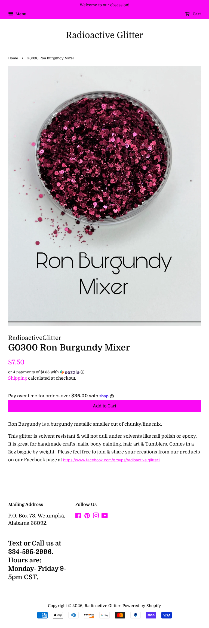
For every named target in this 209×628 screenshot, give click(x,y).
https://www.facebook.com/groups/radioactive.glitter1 (111, 460)
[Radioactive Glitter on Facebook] (78, 516)
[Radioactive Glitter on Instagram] (96, 516)
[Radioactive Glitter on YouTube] (105, 516)
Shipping (17, 378)
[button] (104, 372)
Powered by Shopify (141, 605)
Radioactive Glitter (104, 35)
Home (13, 58)
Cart (196, 14)
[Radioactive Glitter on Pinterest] (87, 516)
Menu (20, 14)
